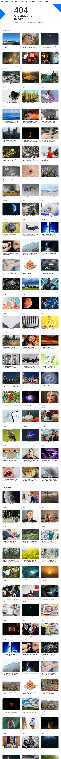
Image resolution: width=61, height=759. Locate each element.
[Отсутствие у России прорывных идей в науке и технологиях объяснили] (49, 306)
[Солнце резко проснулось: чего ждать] (30, 688)
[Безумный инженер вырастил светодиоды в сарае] (30, 400)
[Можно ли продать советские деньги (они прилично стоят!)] (49, 726)
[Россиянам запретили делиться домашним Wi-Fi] (30, 325)
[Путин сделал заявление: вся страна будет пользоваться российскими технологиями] (49, 707)
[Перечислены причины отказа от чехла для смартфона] (30, 456)
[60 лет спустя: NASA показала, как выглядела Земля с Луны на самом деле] (11, 613)
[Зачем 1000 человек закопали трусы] (11, 688)
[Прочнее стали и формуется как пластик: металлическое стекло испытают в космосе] (30, 155)
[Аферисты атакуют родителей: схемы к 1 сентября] (30, 494)
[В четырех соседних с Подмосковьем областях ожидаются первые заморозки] (11, 532)
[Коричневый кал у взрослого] (11, 588)
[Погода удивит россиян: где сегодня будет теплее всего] (30, 287)
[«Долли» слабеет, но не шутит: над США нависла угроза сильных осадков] (49, 475)
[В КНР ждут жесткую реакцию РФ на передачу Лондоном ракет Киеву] (49, 117)
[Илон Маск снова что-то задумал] (49, 613)
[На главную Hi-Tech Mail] (5, 1)
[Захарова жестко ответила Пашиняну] (49, 400)
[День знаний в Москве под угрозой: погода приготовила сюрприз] (49, 532)
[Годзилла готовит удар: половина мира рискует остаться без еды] (11, 117)
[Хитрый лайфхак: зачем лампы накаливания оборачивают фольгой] (30, 193)
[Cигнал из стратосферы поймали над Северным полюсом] (49, 193)
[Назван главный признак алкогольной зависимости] (49, 419)
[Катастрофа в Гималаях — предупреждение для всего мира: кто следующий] (11, 80)
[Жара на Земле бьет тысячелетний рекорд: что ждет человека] (49, 343)
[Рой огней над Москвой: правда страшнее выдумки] (49, 42)
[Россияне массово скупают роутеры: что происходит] (11, 136)
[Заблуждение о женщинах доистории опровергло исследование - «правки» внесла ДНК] (11, 174)
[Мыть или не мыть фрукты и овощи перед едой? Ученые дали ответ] (49, 745)
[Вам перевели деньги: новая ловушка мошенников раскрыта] (49, 136)
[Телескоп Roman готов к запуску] (49, 456)
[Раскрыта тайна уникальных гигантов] (11, 230)
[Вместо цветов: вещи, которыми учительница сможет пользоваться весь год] (30, 419)
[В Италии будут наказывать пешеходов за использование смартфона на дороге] (11, 494)
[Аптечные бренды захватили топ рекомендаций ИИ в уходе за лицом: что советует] (49, 513)
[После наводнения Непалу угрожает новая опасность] (30, 211)
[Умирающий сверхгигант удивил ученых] (11, 42)
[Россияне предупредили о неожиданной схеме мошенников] (11, 306)
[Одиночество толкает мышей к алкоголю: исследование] (30, 569)
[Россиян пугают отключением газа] (49, 249)
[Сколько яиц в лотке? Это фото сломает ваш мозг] (30, 268)
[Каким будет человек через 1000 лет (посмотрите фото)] (49, 287)
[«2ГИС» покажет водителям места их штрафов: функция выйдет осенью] (49, 362)
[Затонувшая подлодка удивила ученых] (11, 61)
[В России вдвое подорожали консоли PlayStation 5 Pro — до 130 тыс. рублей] (49, 230)
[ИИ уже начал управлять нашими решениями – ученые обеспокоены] (11, 513)
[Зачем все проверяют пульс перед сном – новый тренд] (11, 268)
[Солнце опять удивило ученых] (49, 381)
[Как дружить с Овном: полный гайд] (49, 438)
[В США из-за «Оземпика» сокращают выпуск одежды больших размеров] (49, 650)
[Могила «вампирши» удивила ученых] (11, 632)
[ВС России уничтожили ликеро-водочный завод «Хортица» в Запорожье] (11, 193)
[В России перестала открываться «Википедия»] (11, 419)
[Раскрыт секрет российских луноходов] (30, 438)
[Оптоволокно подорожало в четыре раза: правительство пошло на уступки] (11, 569)
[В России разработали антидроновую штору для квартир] (11, 325)
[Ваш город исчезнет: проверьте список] (49, 61)
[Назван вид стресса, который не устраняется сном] (11, 726)
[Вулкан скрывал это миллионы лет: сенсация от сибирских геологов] (30, 249)
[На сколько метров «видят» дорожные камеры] (11, 456)
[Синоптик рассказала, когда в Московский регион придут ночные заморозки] (11, 287)
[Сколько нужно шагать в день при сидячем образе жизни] (30, 650)
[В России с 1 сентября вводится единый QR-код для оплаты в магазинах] (49, 268)
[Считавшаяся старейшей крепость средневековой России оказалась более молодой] (11, 343)
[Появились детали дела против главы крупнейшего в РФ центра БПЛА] (49, 632)
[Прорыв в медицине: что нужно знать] (30, 174)
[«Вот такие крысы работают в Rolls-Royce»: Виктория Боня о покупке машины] (30, 632)
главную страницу (27, 24)
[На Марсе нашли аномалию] (30, 306)
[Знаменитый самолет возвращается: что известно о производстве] (49, 80)
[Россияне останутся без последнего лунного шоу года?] (30, 726)
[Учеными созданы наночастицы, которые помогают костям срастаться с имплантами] (11, 475)
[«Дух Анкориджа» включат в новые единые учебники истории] (30, 745)
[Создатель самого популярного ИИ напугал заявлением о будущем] (30, 532)
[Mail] (2, 1)
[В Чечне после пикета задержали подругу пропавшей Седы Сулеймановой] (30, 42)
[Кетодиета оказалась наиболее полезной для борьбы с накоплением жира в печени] (30, 513)
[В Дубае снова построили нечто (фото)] (30, 381)
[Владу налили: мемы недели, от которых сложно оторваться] (49, 569)
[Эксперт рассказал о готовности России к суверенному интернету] (30, 551)
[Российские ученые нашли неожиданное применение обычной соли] (49, 98)
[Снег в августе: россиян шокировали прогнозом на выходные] (49, 174)
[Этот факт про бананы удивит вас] (49, 325)
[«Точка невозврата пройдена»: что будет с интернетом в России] (11, 381)
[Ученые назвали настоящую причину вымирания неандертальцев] (11, 155)
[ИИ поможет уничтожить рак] (11, 551)
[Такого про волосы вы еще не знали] (11, 98)
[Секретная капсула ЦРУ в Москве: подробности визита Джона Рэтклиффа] (30, 230)
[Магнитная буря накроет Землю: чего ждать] (49, 688)
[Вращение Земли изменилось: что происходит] (11, 211)
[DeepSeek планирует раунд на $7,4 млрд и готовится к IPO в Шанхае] (49, 551)
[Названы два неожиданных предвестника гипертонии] (11, 650)
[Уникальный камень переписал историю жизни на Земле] (30, 80)
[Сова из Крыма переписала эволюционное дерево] (11, 438)
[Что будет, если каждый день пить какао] (30, 61)
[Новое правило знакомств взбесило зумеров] (49, 155)
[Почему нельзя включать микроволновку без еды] (11, 745)
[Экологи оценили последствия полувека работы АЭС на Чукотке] (11, 669)
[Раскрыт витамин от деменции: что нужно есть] (11, 249)
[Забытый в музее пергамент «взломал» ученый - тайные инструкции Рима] (49, 494)
